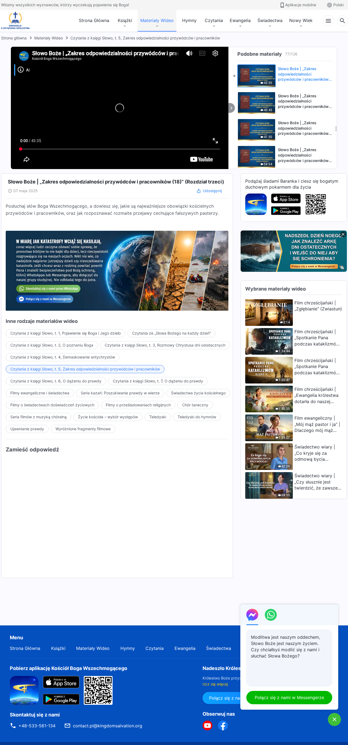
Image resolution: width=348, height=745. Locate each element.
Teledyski (157, 416)
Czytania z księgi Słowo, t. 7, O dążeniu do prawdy (158, 381)
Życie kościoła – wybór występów (108, 416)
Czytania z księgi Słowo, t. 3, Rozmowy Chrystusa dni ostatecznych (165, 345)
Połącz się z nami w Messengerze (289, 697)
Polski (338, 4)
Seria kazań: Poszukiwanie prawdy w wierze (120, 393)
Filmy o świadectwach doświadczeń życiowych (52, 405)
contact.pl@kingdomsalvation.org (107, 725)
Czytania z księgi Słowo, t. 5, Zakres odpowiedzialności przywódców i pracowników (145, 38)
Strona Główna (94, 20)
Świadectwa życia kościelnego (198, 393)
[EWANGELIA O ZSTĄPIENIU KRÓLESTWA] (17, 21)
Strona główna (14, 38)
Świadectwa (269, 20)
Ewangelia (240, 20)
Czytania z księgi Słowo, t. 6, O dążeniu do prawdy (55, 381)
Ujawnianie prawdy (27, 428)
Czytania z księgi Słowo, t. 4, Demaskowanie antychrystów (62, 357)
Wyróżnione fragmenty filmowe (83, 428)
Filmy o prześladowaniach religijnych (138, 405)
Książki (125, 20)
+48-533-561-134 (36, 725)
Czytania (214, 20)
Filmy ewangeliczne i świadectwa (39, 393)
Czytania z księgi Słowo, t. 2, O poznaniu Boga (51, 345)
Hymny (189, 20)
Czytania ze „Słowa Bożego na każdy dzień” (171, 333)
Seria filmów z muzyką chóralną (38, 416)
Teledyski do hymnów (197, 416)
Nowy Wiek (301, 20)
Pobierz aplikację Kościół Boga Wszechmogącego (68, 668)
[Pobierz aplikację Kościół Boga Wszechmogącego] (256, 204)
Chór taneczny (195, 405)
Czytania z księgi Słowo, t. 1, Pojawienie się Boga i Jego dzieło (65, 333)
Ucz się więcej (215, 684)
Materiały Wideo (157, 20)
